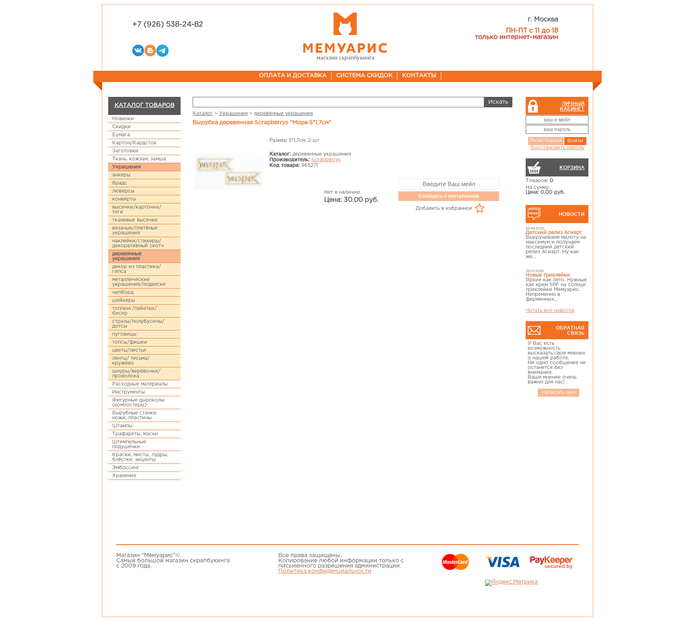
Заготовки (125, 151)
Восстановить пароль (557, 148)
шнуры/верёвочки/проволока (136, 373)
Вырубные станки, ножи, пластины (135, 415)
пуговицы (124, 334)
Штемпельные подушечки (129, 444)
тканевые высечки (135, 220)
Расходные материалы (140, 384)
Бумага (121, 135)
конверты (124, 199)
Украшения (126, 167)
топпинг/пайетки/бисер (134, 311)
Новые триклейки (548, 275)
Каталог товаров (145, 105)
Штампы (122, 426)
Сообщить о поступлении (449, 196)
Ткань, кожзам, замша (139, 159)
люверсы (123, 191)
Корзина (571, 167)
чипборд (123, 292)
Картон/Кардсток (134, 143)
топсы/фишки (129, 342)
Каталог (203, 113)
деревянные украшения (127, 256)
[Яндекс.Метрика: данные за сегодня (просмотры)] (511, 583)
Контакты (419, 75)
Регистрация (546, 140)
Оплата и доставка (293, 75)
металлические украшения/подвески (139, 282)
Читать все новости (550, 310)
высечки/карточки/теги (136, 209)
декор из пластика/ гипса (136, 269)
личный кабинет (572, 106)
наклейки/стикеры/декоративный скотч (138, 243)
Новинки (123, 119)
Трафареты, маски (135, 434)
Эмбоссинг (126, 467)
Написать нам (558, 392)
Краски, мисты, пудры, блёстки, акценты (140, 457)
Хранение (124, 475)
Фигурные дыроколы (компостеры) (138, 402)
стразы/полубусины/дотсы (138, 323)
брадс (119, 183)
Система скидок (364, 75)
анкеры (121, 175)
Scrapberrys (326, 160)
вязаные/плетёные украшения (135, 230)
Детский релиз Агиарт (554, 232)
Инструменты (128, 392)
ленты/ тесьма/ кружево (131, 360)
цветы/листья (129, 350)
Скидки (121, 127)
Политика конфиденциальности (324, 571)
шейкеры (123, 300)
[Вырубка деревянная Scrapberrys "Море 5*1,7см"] (229, 172)
